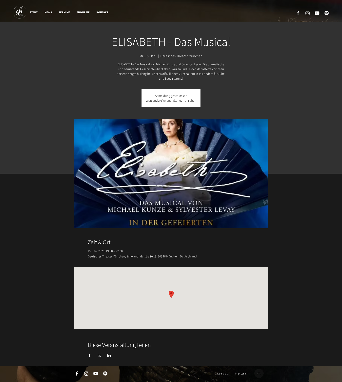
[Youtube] (317, 13)
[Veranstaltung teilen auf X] (99, 355)
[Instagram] (307, 13)
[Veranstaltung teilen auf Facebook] (89, 355)
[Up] (259, 373)
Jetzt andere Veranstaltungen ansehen (171, 100)
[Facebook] (298, 13)
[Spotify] (326, 13)
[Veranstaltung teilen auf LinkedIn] (109, 355)
